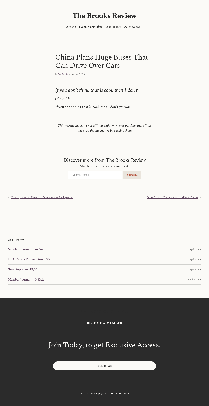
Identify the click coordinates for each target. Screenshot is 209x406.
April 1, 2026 (195, 269)
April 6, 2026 (195, 249)
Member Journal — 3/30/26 (26, 280)
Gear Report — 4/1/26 (22, 269)
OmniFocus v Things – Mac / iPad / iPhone (172, 197)
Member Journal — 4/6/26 (25, 249)
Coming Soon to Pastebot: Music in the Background (42, 197)
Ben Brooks (63, 74)
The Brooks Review (105, 16)
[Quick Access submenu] (142, 27)
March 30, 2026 (194, 279)
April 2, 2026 (195, 259)
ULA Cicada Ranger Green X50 (29, 259)
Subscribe (132, 175)
